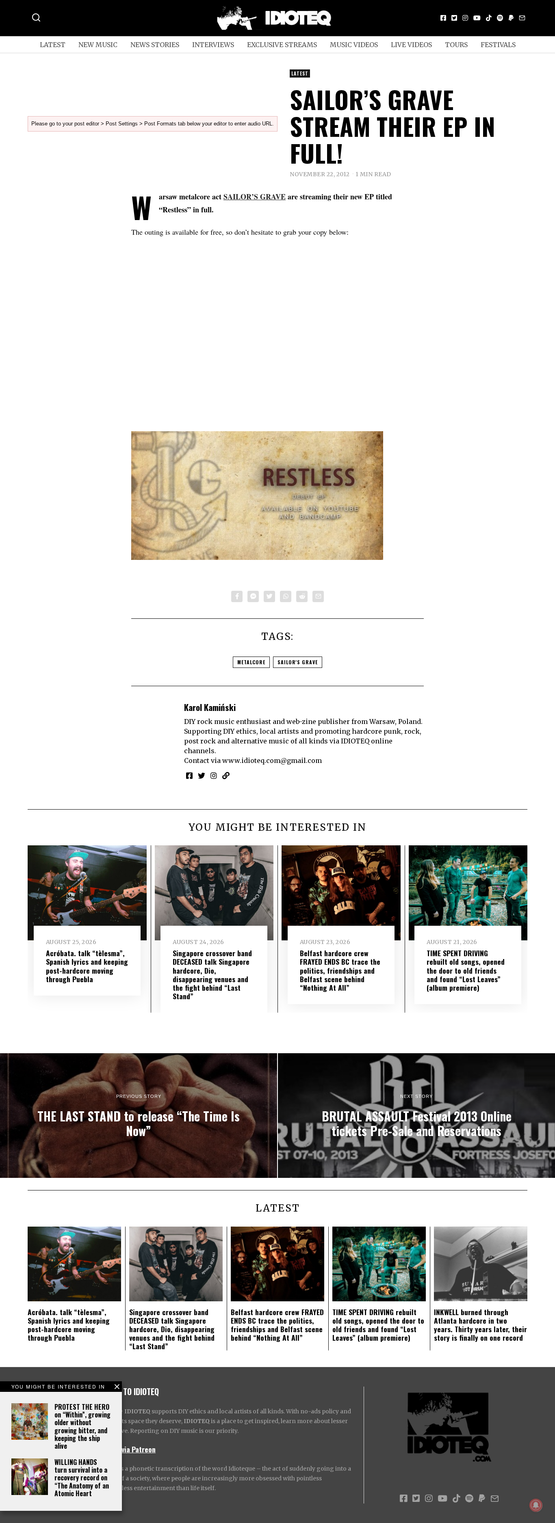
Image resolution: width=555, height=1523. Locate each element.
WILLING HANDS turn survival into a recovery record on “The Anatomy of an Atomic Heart (81, 1477)
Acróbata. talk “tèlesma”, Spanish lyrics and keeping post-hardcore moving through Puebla (87, 966)
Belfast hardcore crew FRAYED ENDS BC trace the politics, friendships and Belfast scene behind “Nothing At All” (340, 970)
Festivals (498, 45)
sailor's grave (298, 662)
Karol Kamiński (210, 707)
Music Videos (354, 45)
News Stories (154, 45)
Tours (456, 45)
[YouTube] (477, 18)
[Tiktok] (489, 18)
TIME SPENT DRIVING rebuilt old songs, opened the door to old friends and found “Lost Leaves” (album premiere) (466, 970)
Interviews (213, 45)
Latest (52, 45)
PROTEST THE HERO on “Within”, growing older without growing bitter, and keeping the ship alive (82, 1426)
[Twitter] (454, 18)
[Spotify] (500, 18)
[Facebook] (443, 18)
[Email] (522, 18)
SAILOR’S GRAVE (254, 196)
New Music (97, 45)
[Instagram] (465, 18)
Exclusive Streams (282, 45)
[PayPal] (511, 18)
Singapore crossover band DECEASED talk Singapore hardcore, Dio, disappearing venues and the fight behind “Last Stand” (212, 974)
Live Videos (411, 45)
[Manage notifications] (535, 1505)
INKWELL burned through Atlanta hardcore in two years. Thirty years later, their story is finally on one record (480, 1325)
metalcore (251, 662)
